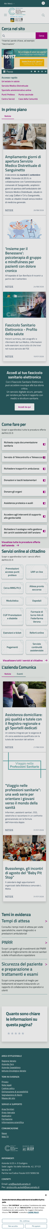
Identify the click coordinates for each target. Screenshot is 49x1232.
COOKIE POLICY (33, 1212)
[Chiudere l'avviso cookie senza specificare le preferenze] (46, 1195)
